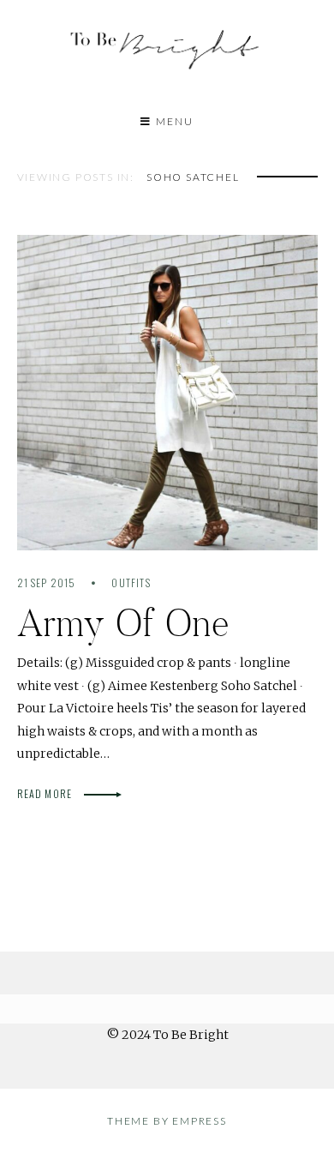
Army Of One (123, 622)
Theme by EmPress (167, 1120)
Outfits (130, 582)
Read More (46, 793)
